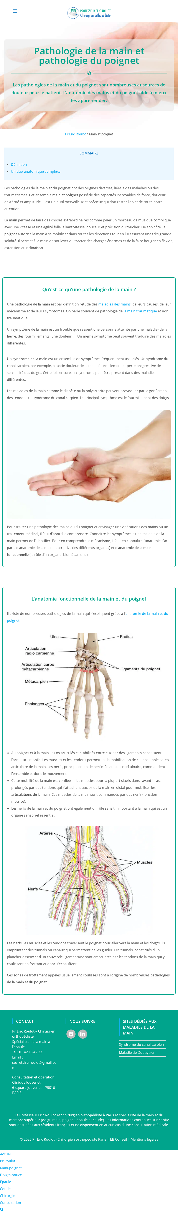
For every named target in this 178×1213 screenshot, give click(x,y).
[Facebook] (71, 1033)
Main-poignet (11, 1168)
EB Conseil (118, 1139)
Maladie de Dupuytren (137, 1052)
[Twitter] (82, 1033)
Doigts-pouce (11, 1174)
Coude (5, 1188)
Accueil (6, 1154)
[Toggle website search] (1, 1209)
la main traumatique (140, 311)
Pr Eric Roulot (75, 134)
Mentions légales (144, 1139)
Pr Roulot (7, 1161)
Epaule (5, 1181)
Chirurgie (7, 1195)
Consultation (10, 1202)
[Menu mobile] (15, 11)
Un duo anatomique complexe (36, 171)
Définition (19, 164)
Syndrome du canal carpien (141, 1044)
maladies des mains (114, 304)
